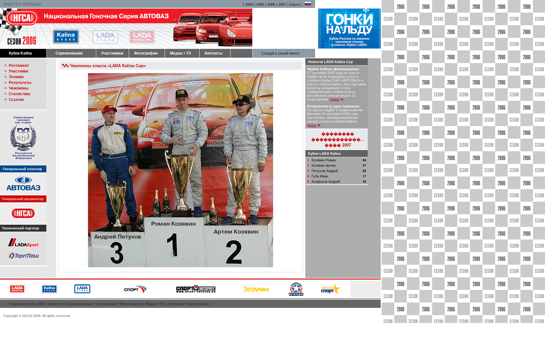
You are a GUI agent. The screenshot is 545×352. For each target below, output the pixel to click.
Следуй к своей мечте (280, 53)
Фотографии (145, 53)
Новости (55, 304)
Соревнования (69, 53)
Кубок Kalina (20, 53)
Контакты (213, 53)
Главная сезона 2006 (27, 304)
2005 (260, 4)
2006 (271, 4)
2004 (249, 4)
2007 (282, 4)
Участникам (112, 53)
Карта (294, 4)
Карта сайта (198, 304)
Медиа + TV (180, 53)
